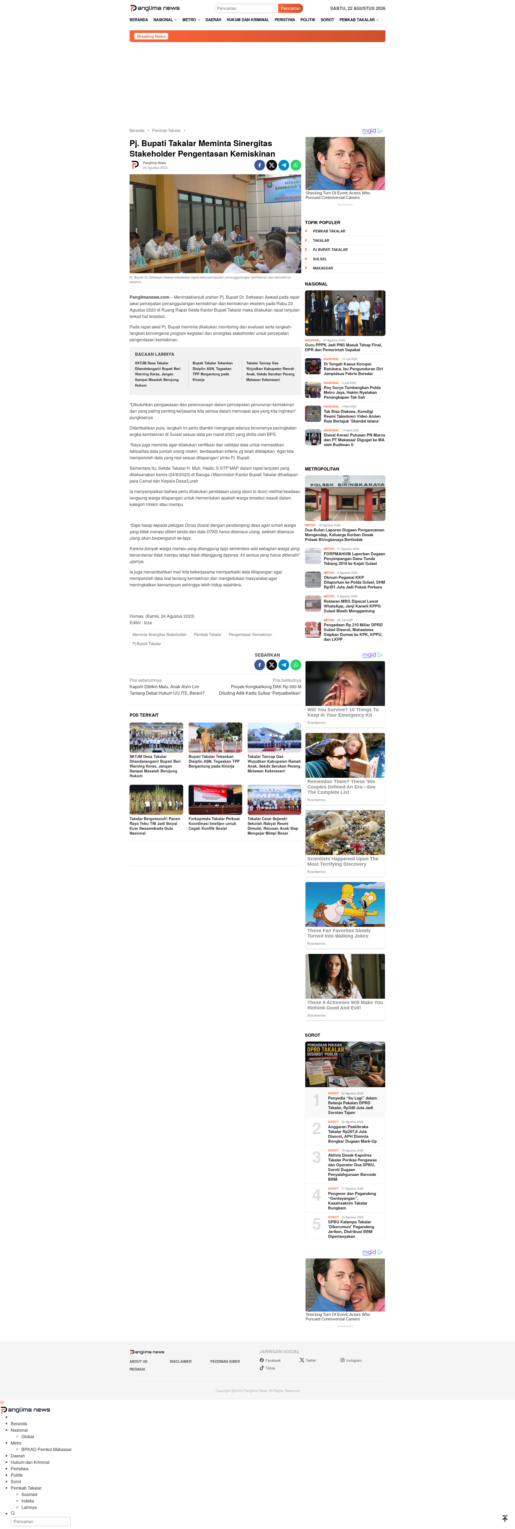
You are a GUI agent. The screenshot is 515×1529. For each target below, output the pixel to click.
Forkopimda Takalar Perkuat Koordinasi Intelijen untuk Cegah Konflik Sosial (214, 823)
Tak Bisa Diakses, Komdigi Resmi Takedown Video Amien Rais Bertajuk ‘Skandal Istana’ (352, 416)
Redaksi (137, 1369)
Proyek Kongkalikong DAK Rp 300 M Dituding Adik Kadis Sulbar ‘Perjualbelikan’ (260, 686)
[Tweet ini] (271, 165)
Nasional (313, 340)
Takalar (321, 240)
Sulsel (320, 258)
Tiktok (270, 1368)
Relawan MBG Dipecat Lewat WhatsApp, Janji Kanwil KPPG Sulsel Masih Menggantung (352, 606)
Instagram (354, 1360)
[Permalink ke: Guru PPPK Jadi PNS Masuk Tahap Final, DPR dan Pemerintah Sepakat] (345, 313)
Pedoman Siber (225, 1361)
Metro (310, 525)
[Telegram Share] (283, 165)
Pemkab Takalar (208, 634)
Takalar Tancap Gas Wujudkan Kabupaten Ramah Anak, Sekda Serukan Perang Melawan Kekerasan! (270, 371)
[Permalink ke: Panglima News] (135, 165)
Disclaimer (181, 1361)
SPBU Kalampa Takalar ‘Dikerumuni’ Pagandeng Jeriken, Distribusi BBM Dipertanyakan (351, 1229)
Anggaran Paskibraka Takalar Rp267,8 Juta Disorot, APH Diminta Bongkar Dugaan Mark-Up (352, 1133)
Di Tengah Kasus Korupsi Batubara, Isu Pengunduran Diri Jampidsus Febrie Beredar (353, 368)
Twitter (311, 1360)
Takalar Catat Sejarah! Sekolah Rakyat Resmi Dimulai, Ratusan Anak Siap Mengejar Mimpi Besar (273, 826)
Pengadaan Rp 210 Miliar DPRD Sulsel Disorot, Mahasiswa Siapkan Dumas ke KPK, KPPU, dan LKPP (353, 632)
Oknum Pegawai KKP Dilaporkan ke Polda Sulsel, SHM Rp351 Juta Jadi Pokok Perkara (354, 582)
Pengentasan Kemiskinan (250, 634)
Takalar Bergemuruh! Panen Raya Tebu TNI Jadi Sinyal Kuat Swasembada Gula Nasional (155, 826)
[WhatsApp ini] (295, 165)
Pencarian (290, 8)
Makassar (323, 268)
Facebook (273, 1360)
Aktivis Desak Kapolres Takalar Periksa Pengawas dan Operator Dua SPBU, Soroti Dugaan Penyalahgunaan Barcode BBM (352, 1167)
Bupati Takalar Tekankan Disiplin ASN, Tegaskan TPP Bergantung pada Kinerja (213, 371)
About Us (139, 1361)
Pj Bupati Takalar (147, 643)
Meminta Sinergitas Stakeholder (160, 634)
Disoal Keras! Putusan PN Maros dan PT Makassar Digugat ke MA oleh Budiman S (354, 439)
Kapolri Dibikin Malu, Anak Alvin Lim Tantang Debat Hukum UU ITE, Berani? (167, 686)
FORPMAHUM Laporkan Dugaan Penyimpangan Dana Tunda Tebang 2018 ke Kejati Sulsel (354, 558)
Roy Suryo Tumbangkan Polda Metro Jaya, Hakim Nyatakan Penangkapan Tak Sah (352, 392)
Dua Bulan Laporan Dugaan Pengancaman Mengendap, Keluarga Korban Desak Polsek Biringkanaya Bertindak (344, 534)
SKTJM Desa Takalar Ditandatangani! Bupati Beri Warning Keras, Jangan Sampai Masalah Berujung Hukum (158, 374)
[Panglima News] (155, 8)
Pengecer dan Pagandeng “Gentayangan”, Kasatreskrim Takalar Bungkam (352, 1200)
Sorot (333, 1093)
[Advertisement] (257, 82)
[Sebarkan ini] (259, 165)
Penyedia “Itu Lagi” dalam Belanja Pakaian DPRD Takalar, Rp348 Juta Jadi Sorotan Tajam (352, 1105)
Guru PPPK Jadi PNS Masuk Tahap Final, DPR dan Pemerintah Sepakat (343, 347)
